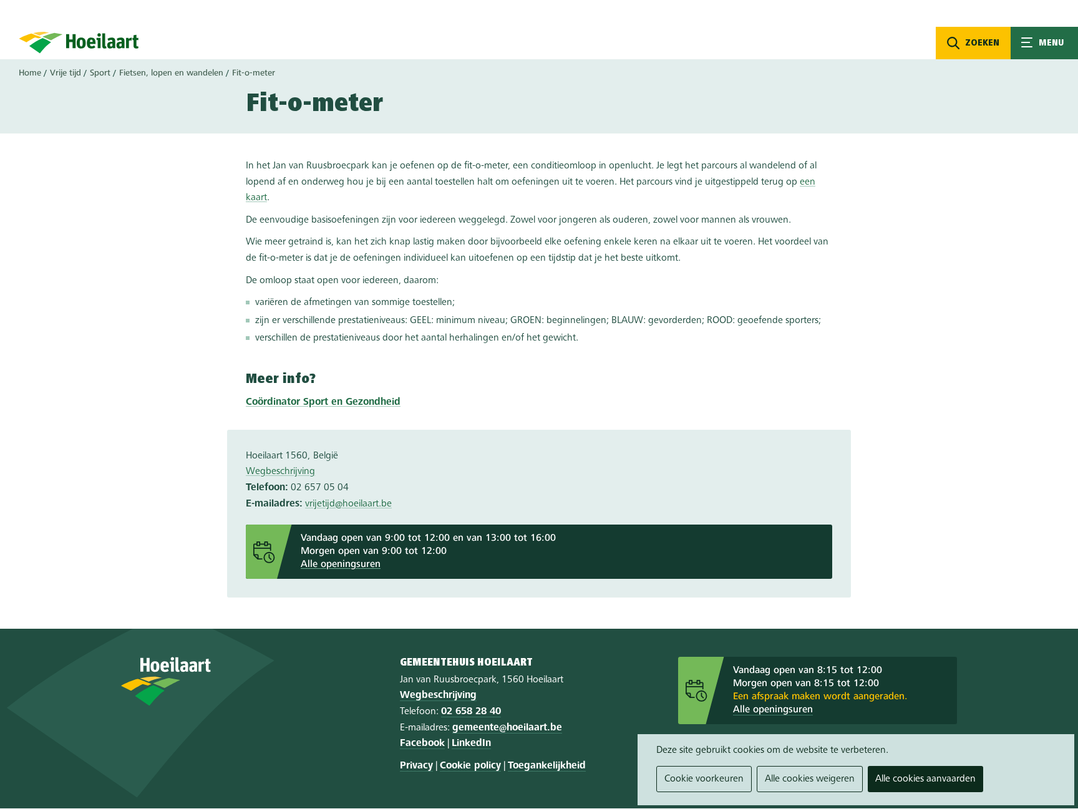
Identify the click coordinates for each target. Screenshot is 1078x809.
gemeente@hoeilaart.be (507, 728)
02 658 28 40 (471, 712)
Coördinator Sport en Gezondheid (323, 402)
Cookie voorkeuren (704, 779)
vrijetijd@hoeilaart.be (348, 504)
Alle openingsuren (341, 564)
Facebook (422, 743)
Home (30, 73)
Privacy (416, 766)
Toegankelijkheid (547, 766)
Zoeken (982, 43)
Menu (1044, 43)
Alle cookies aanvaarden (925, 779)
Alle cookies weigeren (810, 779)
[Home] (79, 42)
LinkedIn (471, 743)
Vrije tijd (65, 73)
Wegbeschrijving (280, 472)
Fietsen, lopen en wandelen (171, 73)
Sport (100, 73)
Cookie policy (470, 766)
